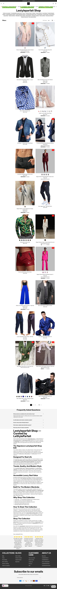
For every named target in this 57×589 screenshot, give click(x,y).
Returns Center (31, 559)
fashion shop (21, 453)
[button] (49, 20)
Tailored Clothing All (24, 16)
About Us (30, 563)
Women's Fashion (18, 557)
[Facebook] (44, 585)
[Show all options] (33, 396)
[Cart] (55, 3)
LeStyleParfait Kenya (45, 563)
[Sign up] (40, 577)
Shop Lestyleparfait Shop (18, 534)
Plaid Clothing (28, 15)
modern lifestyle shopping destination (27, 461)
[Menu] (1, 3)
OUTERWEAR (24, 6)
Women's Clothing (5, 563)
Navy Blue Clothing (32, 16)
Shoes (3, 557)
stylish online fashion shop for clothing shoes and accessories (26, 460)
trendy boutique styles (37, 478)
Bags (3, 555)
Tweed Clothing (39, 13)
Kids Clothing (4, 559)
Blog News (17, 561)
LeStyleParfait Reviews (46, 565)
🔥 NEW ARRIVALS (4, 6)
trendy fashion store (17, 439)
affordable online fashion (26, 478)
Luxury (24, 13)
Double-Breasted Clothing (20, 14)
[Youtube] (48, 585)
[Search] (3, 3)
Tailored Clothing (12, 15)
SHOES (37, 6)
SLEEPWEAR (41, 6)
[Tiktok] (50, 585)
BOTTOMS (33, 6)
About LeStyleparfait (45, 561)
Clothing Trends (29, 13)
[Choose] (33, 45)
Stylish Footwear (18, 559)
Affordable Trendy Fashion (20, 15)
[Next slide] (53, 34)
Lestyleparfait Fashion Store (31, 14)
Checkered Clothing (49, 15)
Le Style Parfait (45, 14)
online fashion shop (31, 438)
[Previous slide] (37, 34)
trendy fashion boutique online (32, 512)
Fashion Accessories (6, 13)
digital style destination (30, 468)
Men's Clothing (5, 561)
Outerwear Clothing (35, 15)
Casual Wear (6, 15)
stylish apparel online (26, 439)
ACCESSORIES (52, 6)
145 (39, 404)
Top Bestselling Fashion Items (16, 13)
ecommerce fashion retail (20, 468)
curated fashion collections (31, 490)
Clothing (33, 13)
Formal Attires (51, 14)
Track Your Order (32, 557)
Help (29, 565)
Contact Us (31, 561)
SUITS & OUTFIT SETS (13, 6)
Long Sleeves (44, 13)
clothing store (34, 453)
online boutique (27, 453)
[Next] (41, 405)
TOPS (29, 6)
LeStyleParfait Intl (45, 559)
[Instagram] (46, 585)
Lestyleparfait (39, 14)
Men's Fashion (18, 555)
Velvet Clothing (42, 15)
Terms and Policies (28, 585)
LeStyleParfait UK (45, 557)
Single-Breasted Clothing (10, 14)
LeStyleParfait (16, 441)
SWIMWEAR (46, 6)
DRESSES (19, 6)
